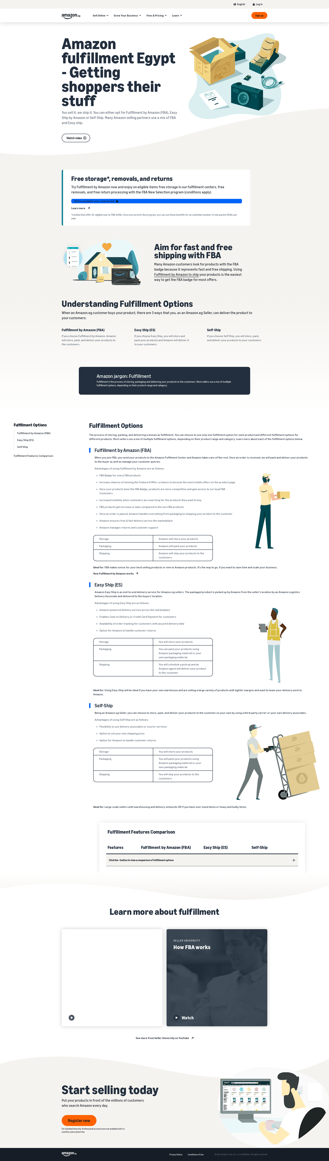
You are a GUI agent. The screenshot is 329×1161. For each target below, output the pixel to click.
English (241, 4)
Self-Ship (22, 447)
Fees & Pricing (155, 15)
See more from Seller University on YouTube (162, 1038)
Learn (175, 15)
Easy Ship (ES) (25, 440)
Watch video (74, 138)
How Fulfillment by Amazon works (113, 573)
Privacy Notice (175, 1154)
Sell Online (99, 15)
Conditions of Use (196, 1154)
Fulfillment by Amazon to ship (176, 274)
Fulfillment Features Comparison (33, 455)
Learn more (78, 208)
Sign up (259, 15)
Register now (79, 1120)
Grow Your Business (126, 15)
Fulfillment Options (30, 424)
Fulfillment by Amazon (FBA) (33, 433)
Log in (259, 4)
